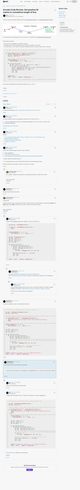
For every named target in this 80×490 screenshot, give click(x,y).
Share (4, 90)
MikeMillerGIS (9, 188)
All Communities (62, 11)
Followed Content (62, 15)
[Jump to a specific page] (55, 104)
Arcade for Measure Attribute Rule (13, 140)
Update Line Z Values (10, 141)
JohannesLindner (13, 171)
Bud (7, 15)
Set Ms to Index (30, 84)
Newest (8, 104)
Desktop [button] (5, 96)
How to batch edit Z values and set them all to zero (28, 110)
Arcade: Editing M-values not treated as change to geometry (35, 288)
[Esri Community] (5, 1)
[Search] (70, 1)
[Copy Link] (22, 16)
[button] (29, 29)
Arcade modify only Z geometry (10, 125)
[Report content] (55, 10)
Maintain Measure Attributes (11, 138)
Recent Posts (61, 13)
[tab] (5, 100)
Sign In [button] (29, 469)
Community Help (62, 17)
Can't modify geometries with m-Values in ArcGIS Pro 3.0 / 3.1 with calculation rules (25, 137)
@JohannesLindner (10, 452)
